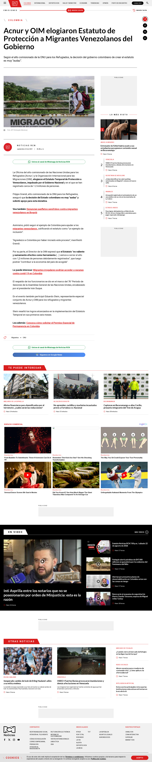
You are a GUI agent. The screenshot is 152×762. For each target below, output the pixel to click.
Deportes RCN (54, 3)
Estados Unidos (112, 208)
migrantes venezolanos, (25, 228)
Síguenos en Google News (51, 355)
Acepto (139, 758)
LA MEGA (79, 748)
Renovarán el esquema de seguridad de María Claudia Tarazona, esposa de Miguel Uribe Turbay (130, 596)
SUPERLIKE (129, 737)
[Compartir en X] (145, 32)
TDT (89, 732)
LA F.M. (78, 740)
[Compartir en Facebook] (145, 25)
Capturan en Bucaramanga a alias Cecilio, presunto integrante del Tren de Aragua (123, 406)
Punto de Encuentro (119, 3)
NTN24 (78, 732)
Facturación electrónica (60, 732)
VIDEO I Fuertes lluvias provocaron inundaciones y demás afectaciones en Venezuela (119, 165)
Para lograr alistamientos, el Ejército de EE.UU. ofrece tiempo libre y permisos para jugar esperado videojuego (121, 213)
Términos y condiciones (74, 757)
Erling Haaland (10, 677)
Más (139, 532)
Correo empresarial (37, 741)
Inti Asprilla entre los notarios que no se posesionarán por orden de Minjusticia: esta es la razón (42, 594)
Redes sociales (122, 665)
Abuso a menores (107, 142)
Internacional (39, 3)
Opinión (105, 3)
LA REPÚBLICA (104, 732)
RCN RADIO (80, 737)
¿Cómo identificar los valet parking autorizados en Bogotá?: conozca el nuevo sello (121, 181)
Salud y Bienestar (69, 3)
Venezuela (110, 159)
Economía (83, 3)
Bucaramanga (109, 401)
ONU (24, 338)
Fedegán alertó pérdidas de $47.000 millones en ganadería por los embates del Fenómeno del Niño (129, 561)
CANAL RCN (137, 3)
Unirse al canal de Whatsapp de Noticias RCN (51, 162)
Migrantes (15, 338)
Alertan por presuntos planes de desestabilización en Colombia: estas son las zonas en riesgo (129, 579)
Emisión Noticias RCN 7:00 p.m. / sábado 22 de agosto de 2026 (130, 544)
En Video (15, 532)
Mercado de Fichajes (124, 648)
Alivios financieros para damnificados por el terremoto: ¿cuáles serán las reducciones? (24, 406)
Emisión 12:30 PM (77, 10)
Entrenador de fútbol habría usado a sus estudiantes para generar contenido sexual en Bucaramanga (119, 148)
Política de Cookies (98, 759)
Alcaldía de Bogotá (61, 401)
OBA (52, 744)
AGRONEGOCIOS (104, 737)
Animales (109, 192)
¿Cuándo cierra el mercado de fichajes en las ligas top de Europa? (131, 653)
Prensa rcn (34, 744)
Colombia (27, 3)
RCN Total (80, 734)
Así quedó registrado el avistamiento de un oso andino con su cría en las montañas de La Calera (121, 197)
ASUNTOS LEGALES (105, 734)
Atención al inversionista (35, 747)
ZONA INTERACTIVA (132, 734)
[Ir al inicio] (15, 3)
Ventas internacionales (60, 739)
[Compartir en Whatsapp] (145, 38)
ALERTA (79, 742)
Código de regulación (38, 739)
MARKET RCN (129, 740)
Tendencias (95, 3)
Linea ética (55, 741)
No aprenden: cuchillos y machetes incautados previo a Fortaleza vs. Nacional (75, 406)
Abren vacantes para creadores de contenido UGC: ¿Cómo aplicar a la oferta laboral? (130, 670)
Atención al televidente (39, 734)
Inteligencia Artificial (125, 683)
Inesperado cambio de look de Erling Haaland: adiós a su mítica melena (27, 682)
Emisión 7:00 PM (141, 10)
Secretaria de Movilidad (115, 175)
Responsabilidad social (39, 732)
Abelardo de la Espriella (14, 401)
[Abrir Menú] (5, 3)
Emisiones (11, 10)
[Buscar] (147, 3)
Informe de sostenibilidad (56, 735)
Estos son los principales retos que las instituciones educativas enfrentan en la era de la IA (131, 689)
